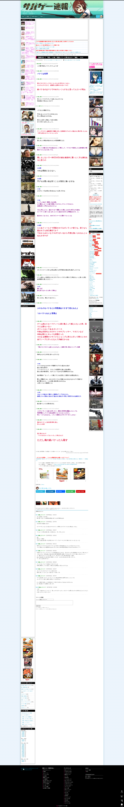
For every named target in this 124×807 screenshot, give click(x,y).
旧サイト (33, 134)
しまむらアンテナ (68, 773)
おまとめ (66, 792)
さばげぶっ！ (24, 707)
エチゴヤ (91, 261)
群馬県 (23, 734)
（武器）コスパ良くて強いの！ (27, 718)
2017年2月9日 (58, 465)
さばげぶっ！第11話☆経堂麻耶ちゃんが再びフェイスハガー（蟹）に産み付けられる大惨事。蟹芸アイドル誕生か (28, 72)
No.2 (37, 521)
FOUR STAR (92, 263)
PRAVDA (91, 280)
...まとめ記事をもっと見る (29, 303)
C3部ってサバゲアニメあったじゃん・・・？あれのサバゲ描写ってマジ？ (30, 24)
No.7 (37, 562)
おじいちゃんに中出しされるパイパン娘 (45, 46)
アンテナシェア (68, 797)
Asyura (93, 236)
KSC (90, 315)
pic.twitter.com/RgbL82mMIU (71, 464)
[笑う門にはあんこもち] (99, 16)
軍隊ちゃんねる (46, 777)
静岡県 (23, 748)
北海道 (23, 739)
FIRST (91, 259)
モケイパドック (93, 258)
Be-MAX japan (92, 279)
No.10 (37, 587)
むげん (91, 283)
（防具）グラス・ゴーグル (26, 724)
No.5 (37, 543)
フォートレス (92, 272)
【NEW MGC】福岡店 (94, 295)
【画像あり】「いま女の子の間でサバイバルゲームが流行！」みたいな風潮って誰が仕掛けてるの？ (28, 78)
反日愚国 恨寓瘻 (46, 788)
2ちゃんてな (67, 801)
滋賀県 (23, 751)
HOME (37, 54)
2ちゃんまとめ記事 (41, 54)
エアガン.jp (92, 290)
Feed (41, 16)
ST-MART (91, 287)
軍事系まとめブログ (47, 782)
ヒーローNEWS (46, 783)
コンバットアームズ (95, 250)
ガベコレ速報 (45, 786)
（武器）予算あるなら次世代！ (27, 720)
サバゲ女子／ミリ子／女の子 (27, 691)
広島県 (23, 755)
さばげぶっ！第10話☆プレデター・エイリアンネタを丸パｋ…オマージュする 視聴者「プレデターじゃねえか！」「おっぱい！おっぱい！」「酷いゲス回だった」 (28, 90)
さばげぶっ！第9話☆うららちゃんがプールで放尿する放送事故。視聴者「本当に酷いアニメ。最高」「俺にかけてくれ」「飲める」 (28, 98)
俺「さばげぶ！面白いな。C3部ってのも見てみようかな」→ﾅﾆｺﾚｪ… (29, 66)
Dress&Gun (92, 256)
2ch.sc (42, 484)
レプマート (94, 249)
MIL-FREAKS (94, 243)
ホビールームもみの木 (94, 267)
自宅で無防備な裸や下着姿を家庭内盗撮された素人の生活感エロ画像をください (54, 50)
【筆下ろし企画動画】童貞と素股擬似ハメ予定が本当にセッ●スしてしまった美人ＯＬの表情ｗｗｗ (58, 52)
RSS (87, 771)
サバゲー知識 (24, 698)
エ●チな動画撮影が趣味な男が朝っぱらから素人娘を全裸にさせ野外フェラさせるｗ (55, 41)
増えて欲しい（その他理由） (96, 183)
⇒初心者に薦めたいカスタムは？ (94, 225)
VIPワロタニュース (47, 770)
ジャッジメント (95, 273)
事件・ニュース (24, 699)
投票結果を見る (96, 194)
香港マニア (94, 246)
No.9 (37, 575)
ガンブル (91, 285)
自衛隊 (22, 705)
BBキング (91, 275)
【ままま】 (67, 794)
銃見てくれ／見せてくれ (26, 689)
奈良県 (23, 754)
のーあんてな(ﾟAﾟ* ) (69, 785)
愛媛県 (23, 761)
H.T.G (93, 245)
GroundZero (94, 253)
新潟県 (23, 744)
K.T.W (91, 317)
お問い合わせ (34, 16)
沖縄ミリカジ (92, 278)
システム (91, 282)
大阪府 (23, 753)
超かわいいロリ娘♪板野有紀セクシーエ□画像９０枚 (47, 45)
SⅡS (90, 313)
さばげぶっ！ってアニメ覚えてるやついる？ (29, 28)
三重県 (23, 750)
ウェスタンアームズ (93, 311)
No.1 (37, 514)
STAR (91, 314)
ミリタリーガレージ (95, 248)
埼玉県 (23, 735)
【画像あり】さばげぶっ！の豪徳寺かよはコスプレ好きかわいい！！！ (30, 84)
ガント (91, 274)
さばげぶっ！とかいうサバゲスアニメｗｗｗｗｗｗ (30, 61)
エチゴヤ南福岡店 (93, 262)
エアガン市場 (94, 247)
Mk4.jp (93, 235)
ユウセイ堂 (94, 241)
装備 (70, 60)
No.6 (37, 550)
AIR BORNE (92, 257)
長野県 (23, 746)
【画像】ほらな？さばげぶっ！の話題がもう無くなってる (30, 43)
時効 (77, 60)
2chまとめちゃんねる (69, 782)
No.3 (37, 530)
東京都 (23, 736)
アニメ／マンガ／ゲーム (26, 701)
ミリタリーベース (95, 234)
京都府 (23, 752)
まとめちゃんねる (68, 771)
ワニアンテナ (67, 791)
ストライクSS (46, 774)
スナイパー (92, 293)
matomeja (67, 777)
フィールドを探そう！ (25, 714)
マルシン (91, 310)
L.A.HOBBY (92, 264)
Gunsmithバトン (93, 271)
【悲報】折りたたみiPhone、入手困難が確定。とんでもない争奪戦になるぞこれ (96, 86)
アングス (91, 291)
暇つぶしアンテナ (68, 770)
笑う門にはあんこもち (47, 780)
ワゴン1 (93, 239)
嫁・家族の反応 (24, 687)
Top (23, 16)
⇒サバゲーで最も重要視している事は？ (95, 228)
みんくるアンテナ (68, 780)
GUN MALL (92, 277)
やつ (72, 60)
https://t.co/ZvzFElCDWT (59, 464)
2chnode (66, 800)
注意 (65, 60)
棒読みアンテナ (68, 774)
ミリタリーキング (93, 270)
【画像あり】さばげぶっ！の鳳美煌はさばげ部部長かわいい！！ (30, 56)
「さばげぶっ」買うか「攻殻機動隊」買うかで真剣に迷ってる (30, 33)
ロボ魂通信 (45, 779)
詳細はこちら (92, 67)
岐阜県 (23, 747)
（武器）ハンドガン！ (25, 722)
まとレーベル (45, 773)
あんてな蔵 (67, 788)
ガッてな (66, 776)
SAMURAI (92, 266)
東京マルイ (92, 307)
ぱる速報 (45, 776)
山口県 (23, 756)
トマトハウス (92, 281)
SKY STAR (94, 254)
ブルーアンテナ (68, 786)
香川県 (23, 760)
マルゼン (91, 309)
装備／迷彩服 (24, 696)
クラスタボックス (68, 779)
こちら (97, 298)
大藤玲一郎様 (24, 122)
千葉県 (23, 731)
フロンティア (92, 286)
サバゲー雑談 (24, 703)
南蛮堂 (91, 289)
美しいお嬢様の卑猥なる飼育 (42, 48)
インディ (91, 294)
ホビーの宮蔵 (92, 288)
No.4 (37, 535)
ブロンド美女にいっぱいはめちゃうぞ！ (45, 43)
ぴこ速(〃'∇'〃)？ (46, 785)
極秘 (79, 60)
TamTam (91, 269)
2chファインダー (68, 789)
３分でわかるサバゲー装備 (26, 712)
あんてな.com (67, 798)
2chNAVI (66, 795)
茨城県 (23, 732)
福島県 (23, 740)
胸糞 (68, 60)
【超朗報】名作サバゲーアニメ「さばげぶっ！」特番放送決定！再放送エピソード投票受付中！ (28, 38)
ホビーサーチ (92, 265)
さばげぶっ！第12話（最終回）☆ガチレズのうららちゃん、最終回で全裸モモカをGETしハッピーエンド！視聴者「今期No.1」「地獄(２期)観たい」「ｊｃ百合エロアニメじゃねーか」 (28, 50)
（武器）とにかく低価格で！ (27, 716)
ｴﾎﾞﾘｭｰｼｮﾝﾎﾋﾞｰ (94, 255)
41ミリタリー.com (95, 238)
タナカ (91, 312)
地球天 (93, 240)
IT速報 (44, 771)
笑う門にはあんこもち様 (26, 134)
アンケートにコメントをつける (96, 203)
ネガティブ (23, 694)
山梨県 (23, 745)
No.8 (37, 569)
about (28, 16)
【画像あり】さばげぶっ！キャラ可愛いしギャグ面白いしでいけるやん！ (30, 104)
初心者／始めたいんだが (26, 685)
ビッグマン (94, 242)
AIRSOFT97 (94, 251)
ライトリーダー (68, 803)
